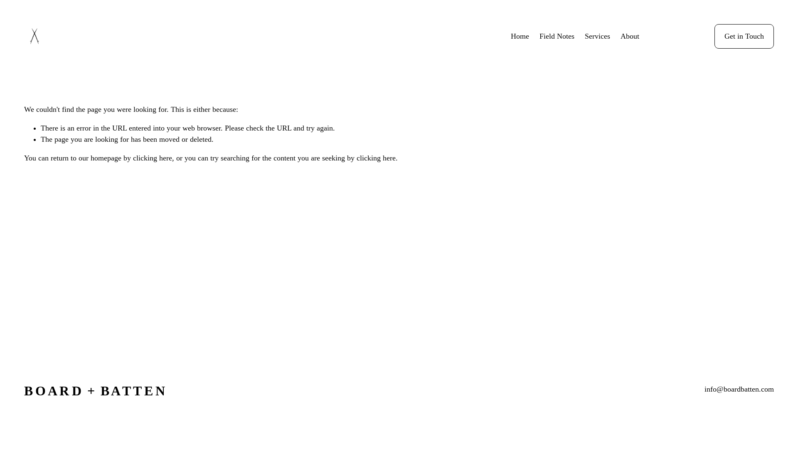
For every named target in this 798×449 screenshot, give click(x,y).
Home (520, 36)
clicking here (152, 158)
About (630, 36)
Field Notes (556, 36)
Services (597, 36)
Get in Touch (744, 36)
